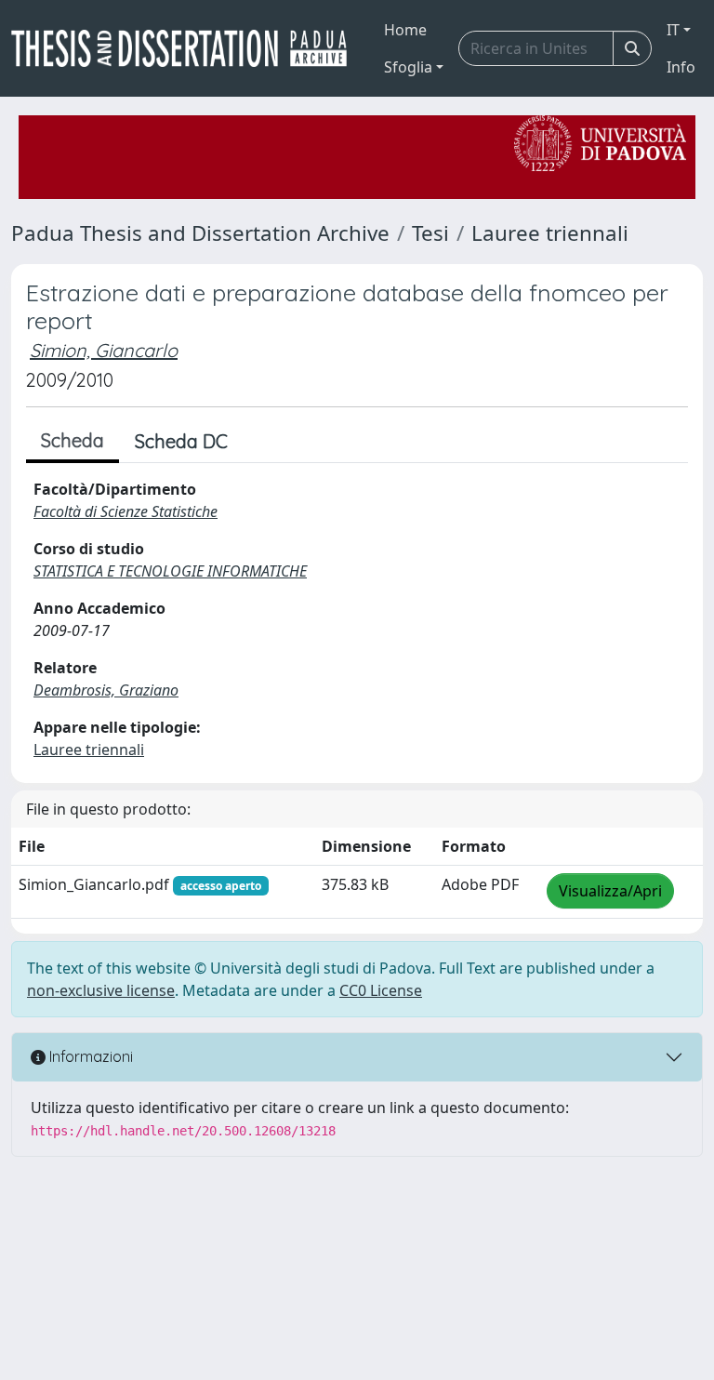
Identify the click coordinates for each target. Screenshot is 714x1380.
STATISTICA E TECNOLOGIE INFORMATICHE (170, 571)
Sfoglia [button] (408, 67)
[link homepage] (186, 48)
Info (681, 67)
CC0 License (380, 990)
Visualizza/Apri (610, 891)
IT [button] (673, 30)
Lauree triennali (549, 233)
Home (405, 30)
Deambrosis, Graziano (105, 690)
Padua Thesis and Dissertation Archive (200, 233)
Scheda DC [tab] (181, 441)
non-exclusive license (101, 990)
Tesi (430, 233)
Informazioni (89, 1056)
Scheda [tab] (72, 440)
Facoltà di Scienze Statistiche (125, 511)
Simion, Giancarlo (104, 350)
